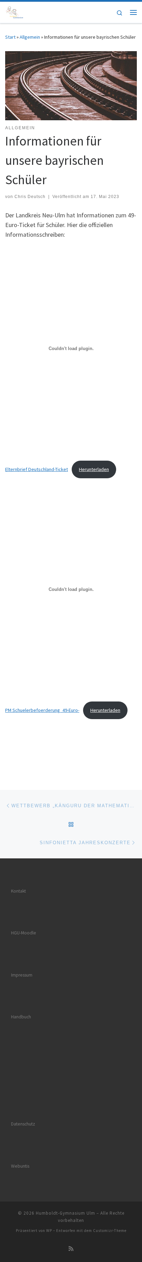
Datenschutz (23, 1124)
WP (49, 1230)
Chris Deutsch (29, 196)
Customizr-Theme (109, 1230)
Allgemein (30, 37)
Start (10, 37)
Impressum (21, 975)
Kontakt (18, 891)
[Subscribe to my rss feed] (71, 1248)
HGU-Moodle (23, 933)
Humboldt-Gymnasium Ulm (65, 1213)
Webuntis (20, 1166)
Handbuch (21, 1017)
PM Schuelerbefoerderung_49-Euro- (42, 710)
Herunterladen (94, 469)
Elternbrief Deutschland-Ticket (36, 469)
